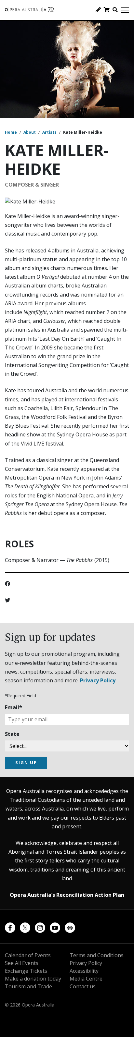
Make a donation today (33, 978)
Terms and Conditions (97, 955)
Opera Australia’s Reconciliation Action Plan (67, 894)
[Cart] (107, 9)
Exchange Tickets (26, 970)
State (12, 734)
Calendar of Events (28, 955)
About (29, 132)
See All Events (21, 963)
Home (11, 132)
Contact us (83, 986)
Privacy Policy (97, 680)
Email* (13, 707)
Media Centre (86, 978)
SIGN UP (26, 762)
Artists (49, 132)
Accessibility (84, 970)
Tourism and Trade (28, 986)
